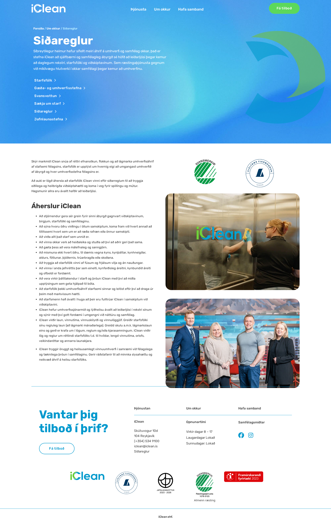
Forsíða (38, 28)
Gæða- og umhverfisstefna (57, 88)
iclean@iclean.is (146, 446)
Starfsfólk (43, 80)
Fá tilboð (284, 8)
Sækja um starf (47, 103)
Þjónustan (142, 408)
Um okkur (162, 9)
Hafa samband (191, 9)
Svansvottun (45, 96)
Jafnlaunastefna (48, 119)
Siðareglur (43, 111)
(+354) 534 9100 (146, 441)
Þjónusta (138, 9)
